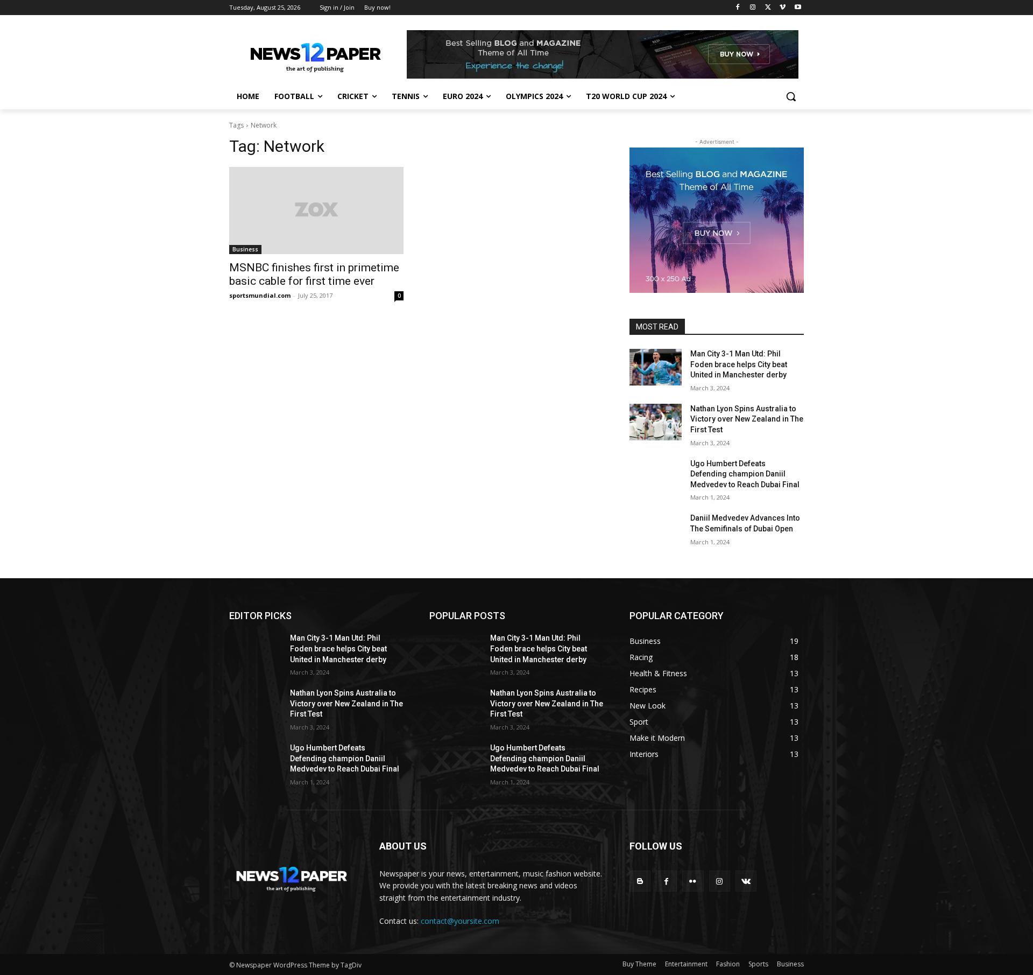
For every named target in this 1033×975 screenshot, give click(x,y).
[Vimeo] (782, 8)
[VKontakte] (745, 881)
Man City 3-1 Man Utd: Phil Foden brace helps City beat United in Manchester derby (738, 364)
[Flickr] (692, 881)
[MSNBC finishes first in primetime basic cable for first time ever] (316, 210)
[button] (791, 96)
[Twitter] (768, 8)
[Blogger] (639, 881)
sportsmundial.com (260, 295)
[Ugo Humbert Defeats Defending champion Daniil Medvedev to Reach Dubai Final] (655, 477)
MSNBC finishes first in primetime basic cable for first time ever (314, 274)
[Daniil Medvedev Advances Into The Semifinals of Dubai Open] (655, 531)
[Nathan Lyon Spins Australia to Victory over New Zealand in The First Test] (655, 422)
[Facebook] (738, 8)
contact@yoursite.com (460, 921)
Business (245, 249)
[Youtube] (797, 8)
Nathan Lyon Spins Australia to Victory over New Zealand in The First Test (746, 419)
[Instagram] (753, 8)
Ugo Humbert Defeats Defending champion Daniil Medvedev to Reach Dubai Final (744, 474)
